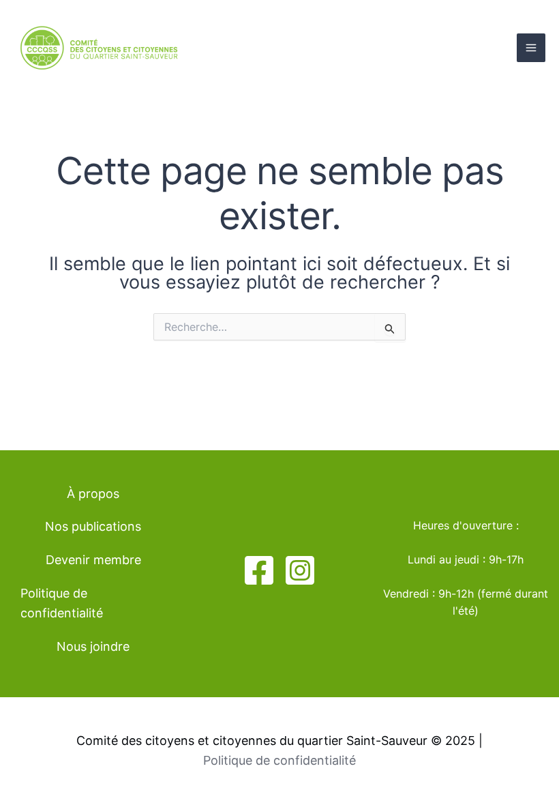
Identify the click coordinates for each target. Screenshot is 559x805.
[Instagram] (300, 570)
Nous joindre (93, 646)
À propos (93, 493)
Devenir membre (93, 560)
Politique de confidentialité (61, 603)
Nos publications (93, 526)
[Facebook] (259, 570)
